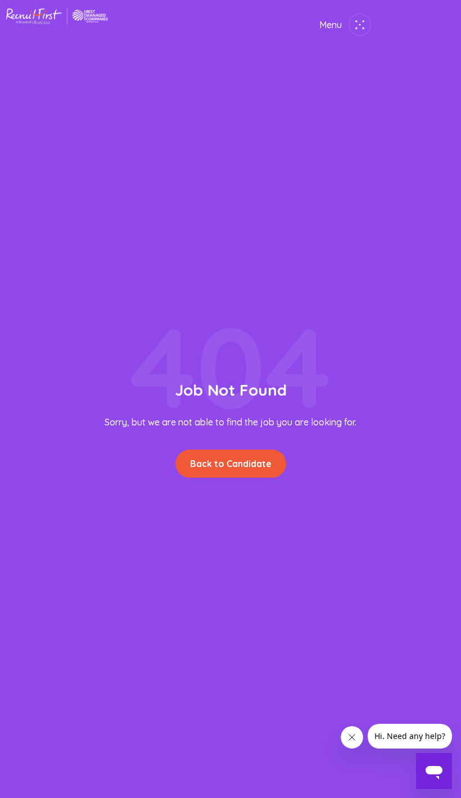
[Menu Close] (357, 24)
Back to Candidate (231, 463)
